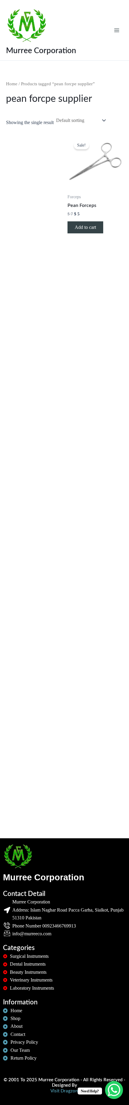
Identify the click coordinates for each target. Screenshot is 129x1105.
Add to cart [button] (85, 227)
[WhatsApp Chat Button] (114, 1090)
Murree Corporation (41, 51)
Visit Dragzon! (64, 1091)
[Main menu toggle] (116, 30)
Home (11, 83)
